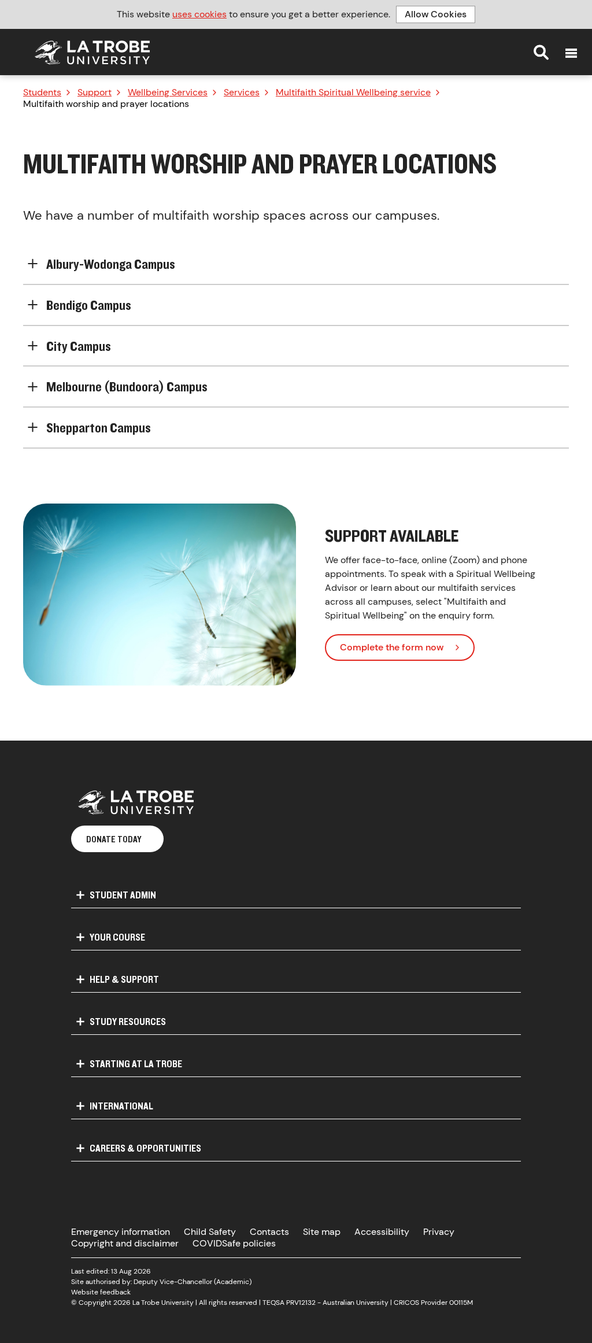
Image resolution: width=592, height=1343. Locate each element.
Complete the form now (391, 647)
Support (94, 92)
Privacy (438, 1232)
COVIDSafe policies (234, 1243)
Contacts (269, 1232)
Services (242, 92)
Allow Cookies (436, 14)
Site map (322, 1232)
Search (541, 52)
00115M (461, 1302)
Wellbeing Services (168, 92)
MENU (571, 53)
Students (42, 92)
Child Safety (210, 1232)
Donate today (114, 839)
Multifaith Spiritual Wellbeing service (353, 92)
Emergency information (120, 1232)
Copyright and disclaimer (125, 1243)
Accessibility (381, 1232)
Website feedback (101, 1292)
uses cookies (199, 14)
